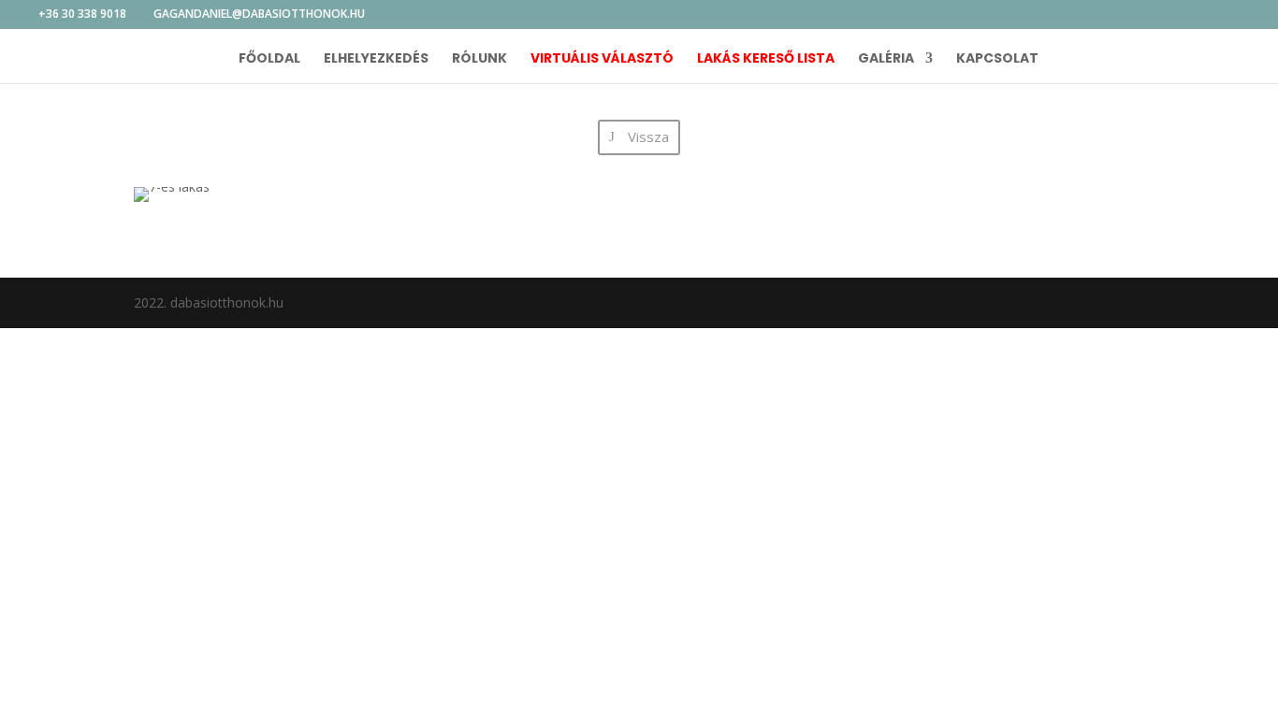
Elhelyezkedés (376, 59)
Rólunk (479, 59)
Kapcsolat (997, 59)
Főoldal (269, 59)
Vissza (648, 136)
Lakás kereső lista (766, 59)
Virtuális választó (602, 59)
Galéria (886, 59)
